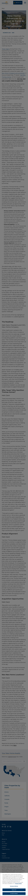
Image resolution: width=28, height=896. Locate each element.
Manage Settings (14, 886)
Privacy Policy (18, 883)
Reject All (14, 889)
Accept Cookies (14, 893)
